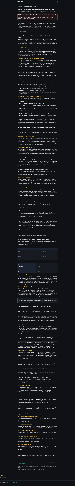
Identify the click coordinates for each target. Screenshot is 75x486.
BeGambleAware (22, 370)
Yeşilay (20, 368)
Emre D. (22, 6)
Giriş (22, 4)
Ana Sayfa (19, 4)
